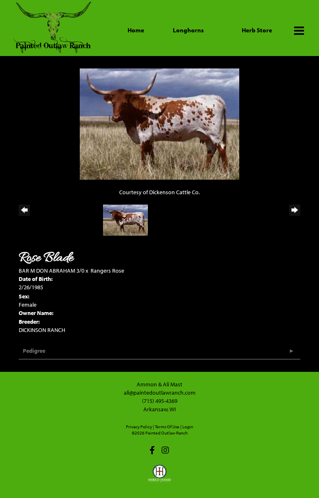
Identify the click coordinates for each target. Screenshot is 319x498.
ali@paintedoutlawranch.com (160, 392)
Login (187, 427)
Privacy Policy (139, 427)
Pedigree (34, 350)
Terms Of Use (167, 427)
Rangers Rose (107, 270)
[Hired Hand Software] (159, 477)
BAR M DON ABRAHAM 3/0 (51, 270)
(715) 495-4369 (159, 401)
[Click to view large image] (159, 123)
